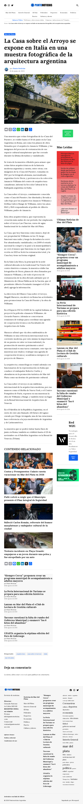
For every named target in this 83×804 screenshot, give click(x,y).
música (69, 755)
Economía (63, 13)
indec (76, 734)
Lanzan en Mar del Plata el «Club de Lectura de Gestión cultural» (24, 606)
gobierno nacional (69, 726)
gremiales (65, 729)
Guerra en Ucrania (67, 731)
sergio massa (66, 774)
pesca (72, 762)
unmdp (68, 782)
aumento (65, 698)
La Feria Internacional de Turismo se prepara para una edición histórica (25, 592)
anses (70, 695)
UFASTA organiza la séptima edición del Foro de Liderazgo (26, 634)
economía (68, 712)
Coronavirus (69, 703)
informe (71, 737)
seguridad (70, 771)
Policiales (43, 13)
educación (66, 718)
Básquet (70, 698)
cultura (65, 707)
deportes (72, 706)
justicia (71, 742)
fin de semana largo (68, 721)
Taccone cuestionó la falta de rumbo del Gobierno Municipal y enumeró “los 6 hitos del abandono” (26, 620)
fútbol (65, 724)
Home (6, 23)
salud (65, 771)
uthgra (72, 782)
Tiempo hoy (66, 779)
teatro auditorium (67, 776)
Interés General (24, 13)
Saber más (73, 457)
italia (45, 654)
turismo (74, 779)
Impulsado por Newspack (70, 800)
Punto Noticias (19, 68)
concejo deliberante (68, 700)
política (67, 768)
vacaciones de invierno (68, 784)
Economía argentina (68, 716)
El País (35, 13)
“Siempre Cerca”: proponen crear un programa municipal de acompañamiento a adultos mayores (28, 578)
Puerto (34, 16)
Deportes (53, 13)
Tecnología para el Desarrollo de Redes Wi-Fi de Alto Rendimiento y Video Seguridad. (73, 441)
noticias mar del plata (69, 758)
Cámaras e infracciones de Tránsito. (57, 20)
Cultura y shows (46, 16)
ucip (64, 782)
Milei (64, 755)
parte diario (66, 762)
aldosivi (65, 695)
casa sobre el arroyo (34, 654)
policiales (66, 765)
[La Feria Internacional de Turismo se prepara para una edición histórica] (69, 288)
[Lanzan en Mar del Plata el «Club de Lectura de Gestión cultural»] (69, 333)
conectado (24, 675)
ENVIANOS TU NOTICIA (68, 133)
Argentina (74, 695)
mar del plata (9, 658)
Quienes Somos (9, 735)
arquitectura (21, 654)
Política (73, 13)
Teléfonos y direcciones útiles (34, 20)
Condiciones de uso (10, 741)
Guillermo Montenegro (68, 734)
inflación (65, 737)
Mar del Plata (10, 13)
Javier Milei (66, 742)
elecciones (74, 718)
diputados (66, 710)
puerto (74, 768)
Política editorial (9, 738)
